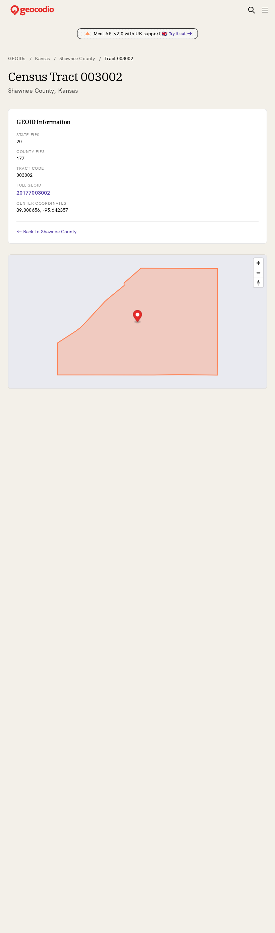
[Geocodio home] (42, 10)
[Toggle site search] (251, 10)
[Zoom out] (258, 273)
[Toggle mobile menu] (265, 10)
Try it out (177, 33)
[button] (137, 317)
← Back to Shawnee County (46, 232)
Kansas (42, 58)
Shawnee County (77, 58)
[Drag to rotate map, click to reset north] (258, 282)
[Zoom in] (258, 263)
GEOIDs (16, 58)
